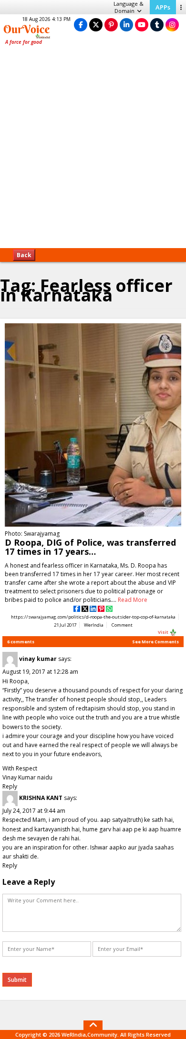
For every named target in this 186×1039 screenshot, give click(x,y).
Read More (132, 600)
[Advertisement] (93, 150)
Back (24, 255)
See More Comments (155, 642)
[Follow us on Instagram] (172, 24)
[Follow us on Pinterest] (111, 24)
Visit (163, 632)
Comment (122, 625)
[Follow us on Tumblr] (157, 24)
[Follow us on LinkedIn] (126, 24)
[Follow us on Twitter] (96, 24)
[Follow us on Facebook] (80, 24)
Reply (9, 786)
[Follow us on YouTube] (141, 24)
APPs (162, 7)
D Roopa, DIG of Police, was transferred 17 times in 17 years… (90, 547)
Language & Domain (129, 7)
